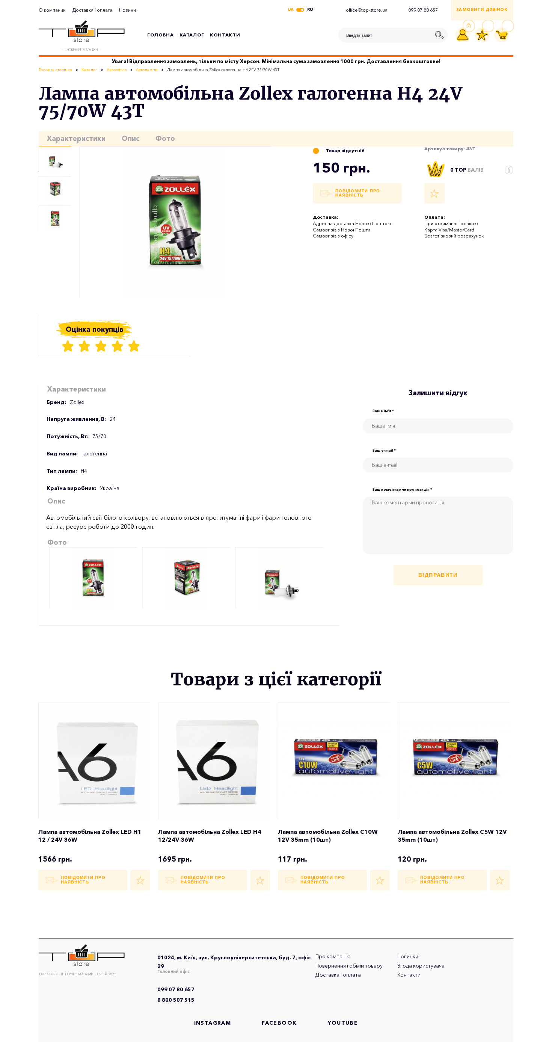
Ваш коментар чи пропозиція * (402, 489)
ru (310, 10)
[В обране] (434, 193)
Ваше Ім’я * (383, 411)
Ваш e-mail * (384, 450)
